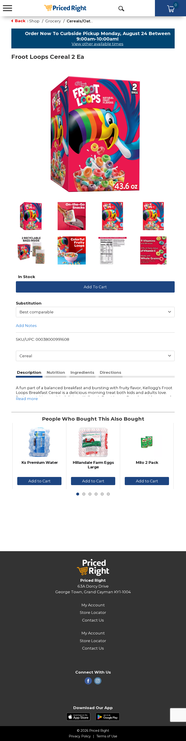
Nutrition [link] (56, 372)
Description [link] (29, 372)
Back (19, 21)
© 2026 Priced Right (93, 731)
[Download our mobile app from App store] (78, 716)
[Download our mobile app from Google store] (108, 716)
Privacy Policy (80, 736)
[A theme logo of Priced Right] (65, 7)
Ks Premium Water (40, 462)
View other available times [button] (97, 44)
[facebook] (88, 682)
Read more (27, 398)
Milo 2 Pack (147, 462)
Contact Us (93, 620)
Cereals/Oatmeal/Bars (89, 21)
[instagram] (97, 682)
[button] (31, 216)
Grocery (53, 21)
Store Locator (93, 612)
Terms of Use (106, 736)
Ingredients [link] (82, 372)
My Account (93, 605)
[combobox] (95, 312)
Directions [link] (110, 372)
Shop (34, 21)
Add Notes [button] (26, 325)
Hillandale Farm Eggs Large (93, 464)
